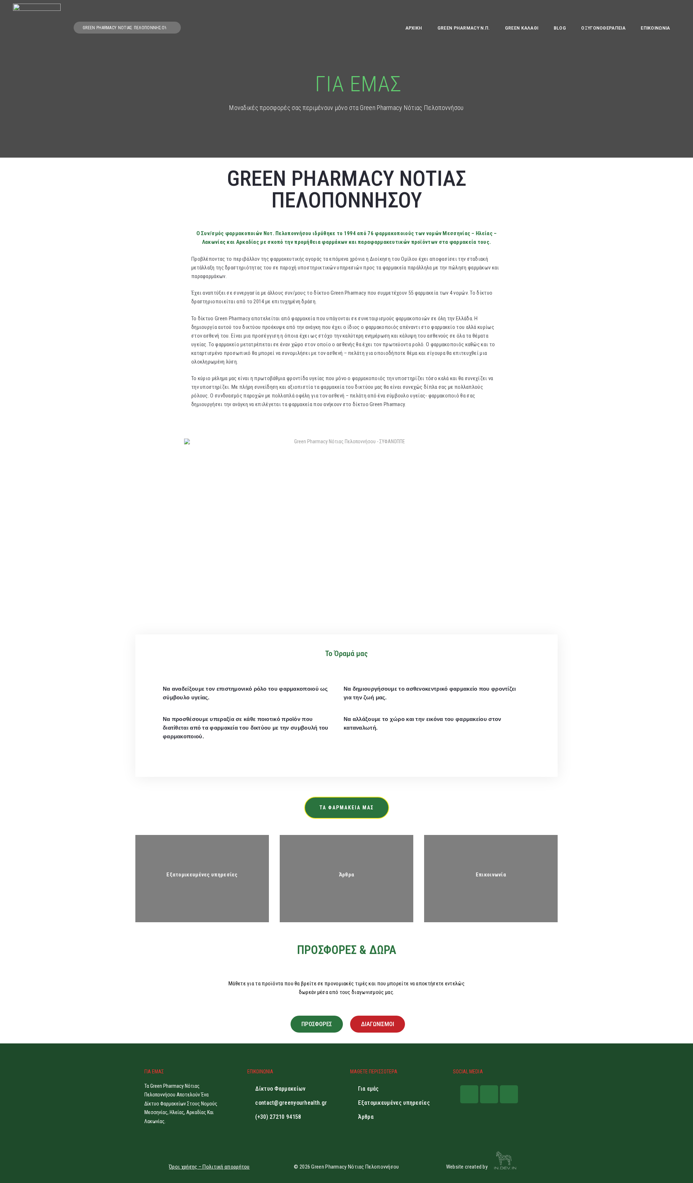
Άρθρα (346, 874)
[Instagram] (489, 1094)
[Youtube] (509, 1094)
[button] (346, 808)
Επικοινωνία (491, 874)
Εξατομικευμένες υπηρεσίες (202, 874)
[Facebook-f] (469, 1094)
